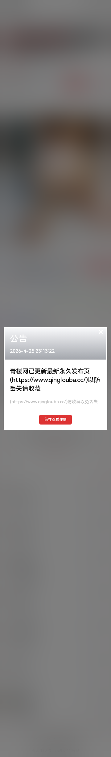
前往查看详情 (55, 419)
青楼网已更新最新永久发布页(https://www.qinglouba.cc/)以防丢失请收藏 (55, 380)
